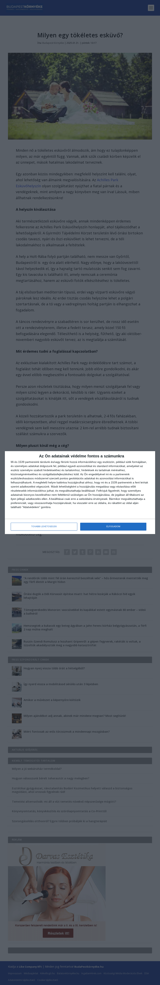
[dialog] (80, 492)
